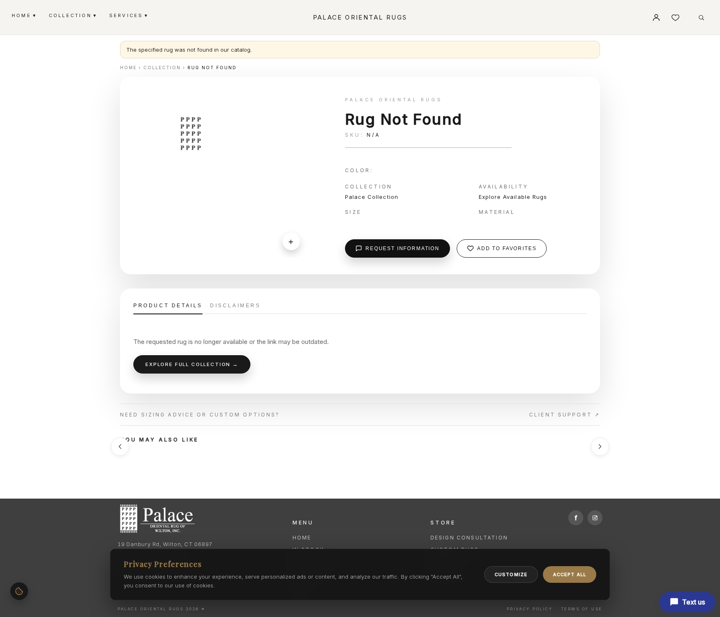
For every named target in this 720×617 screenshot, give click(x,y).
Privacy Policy (529, 609)
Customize (511, 574)
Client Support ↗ (564, 414)
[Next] (600, 446)
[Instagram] (595, 517)
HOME (23, 15)
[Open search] (701, 17)
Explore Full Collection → (191, 364)
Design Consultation (469, 537)
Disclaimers (235, 305)
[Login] (656, 17)
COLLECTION (72, 15)
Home (302, 537)
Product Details (167, 305)
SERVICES (128, 15)
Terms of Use (581, 609)
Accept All (569, 574)
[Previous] (120, 446)
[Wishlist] (675, 17)
